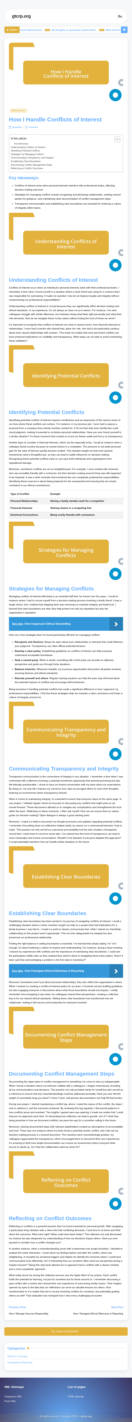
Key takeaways (21, 144)
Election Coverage (17, 1356)
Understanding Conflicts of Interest (28, 147)
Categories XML (13, 1396)
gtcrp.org (21, 16)
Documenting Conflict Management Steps (31, 165)
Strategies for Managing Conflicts (27, 154)
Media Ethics (19, 110)
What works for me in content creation (101, 30)
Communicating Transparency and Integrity (32, 157)
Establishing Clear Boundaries (26, 161)
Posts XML (10, 1401)
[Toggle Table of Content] (115, 139)
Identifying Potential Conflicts (25, 150)
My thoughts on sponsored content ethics (49, 30)
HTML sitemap (76, 1396)
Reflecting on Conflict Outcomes (27, 168)
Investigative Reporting (19, 1362)
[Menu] (120, 16)
